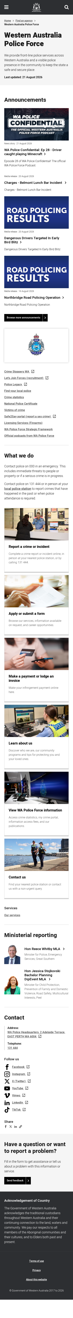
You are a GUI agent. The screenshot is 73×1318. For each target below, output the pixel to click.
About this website (36, 1279)
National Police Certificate (20, 404)
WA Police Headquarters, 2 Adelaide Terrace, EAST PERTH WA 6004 (36, 1034)
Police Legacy (13, 384)
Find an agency (24, 21)
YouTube (17, 1088)
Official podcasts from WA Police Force (29, 436)
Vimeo (16, 1095)
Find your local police (17, 391)
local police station (17, 488)
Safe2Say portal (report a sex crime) (27, 416)
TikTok (16, 1110)
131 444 (12, 1048)
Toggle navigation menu (6, 7)
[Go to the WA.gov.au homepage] (36, 7)
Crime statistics (14, 397)
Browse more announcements (23, 318)
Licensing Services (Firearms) (23, 423)
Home (7, 21)
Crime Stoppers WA (16, 372)
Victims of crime (14, 410)
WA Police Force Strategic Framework (28, 429)
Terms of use (36, 1261)
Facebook (18, 1067)
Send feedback (15, 1180)
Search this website (66, 7)
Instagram (18, 1074)
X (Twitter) (19, 1081)
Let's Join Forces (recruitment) (23, 378)
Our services (12, 915)
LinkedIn (17, 1103)
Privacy (36, 1270)
